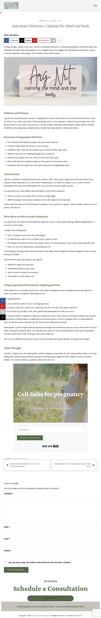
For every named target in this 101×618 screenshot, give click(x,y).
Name (7, 527)
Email (7, 539)
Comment (8, 493)
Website (7, 550)
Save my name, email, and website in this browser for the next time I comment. (39, 562)
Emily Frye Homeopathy (41, 616)
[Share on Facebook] (3, 300)
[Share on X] (3, 317)
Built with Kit (50, 446)
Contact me (50, 598)
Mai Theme (79, 616)
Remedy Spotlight (20, 458)
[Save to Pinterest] (3, 306)
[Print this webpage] (3, 312)
